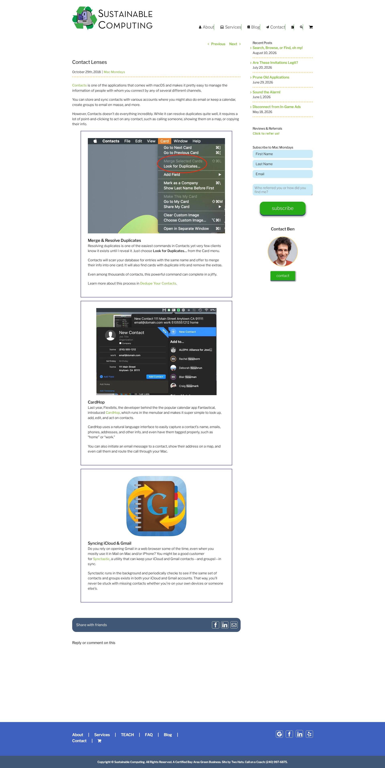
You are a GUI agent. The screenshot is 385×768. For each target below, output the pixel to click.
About (77, 734)
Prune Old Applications (271, 77)
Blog (168, 734)
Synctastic (101, 559)
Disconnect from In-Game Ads (277, 107)
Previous (218, 44)
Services (102, 734)
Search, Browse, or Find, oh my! (278, 48)
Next (233, 44)
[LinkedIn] (299, 733)
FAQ (149, 734)
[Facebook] (289, 734)
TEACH (127, 734)
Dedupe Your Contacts (158, 283)
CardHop (113, 413)
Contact (79, 741)
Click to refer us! (266, 133)
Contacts (79, 85)
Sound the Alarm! (266, 92)
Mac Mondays (114, 72)
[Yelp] (309, 734)
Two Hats (237, 762)
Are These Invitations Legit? (275, 63)
